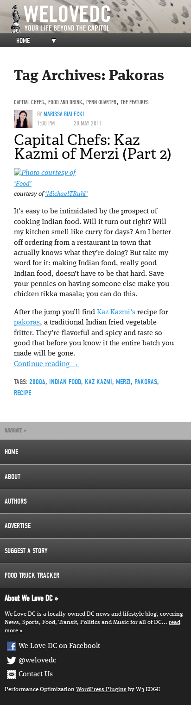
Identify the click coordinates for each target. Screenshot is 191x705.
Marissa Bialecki (64, 114)
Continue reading (46, 364)
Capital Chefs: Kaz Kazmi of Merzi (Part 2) (93, 146)
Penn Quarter (101, 102)
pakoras (27, 322)
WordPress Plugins (101, 689)
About (12, 477)
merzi (123, 382)
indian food (65, 382)
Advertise (18, 526)
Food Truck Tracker (32, 575)
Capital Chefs (29, 102)
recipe (22, 393)
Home (23, 41)
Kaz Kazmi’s (116, 312)
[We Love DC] (100, 19)
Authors (16, 501)
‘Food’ (23, 184)
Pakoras (145, 382)
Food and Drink (65, 102)
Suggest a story (26, 551)
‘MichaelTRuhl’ (66, 194)
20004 (37, 382)
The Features (135, 102)
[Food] (45, 173)
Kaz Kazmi (98, 382)
